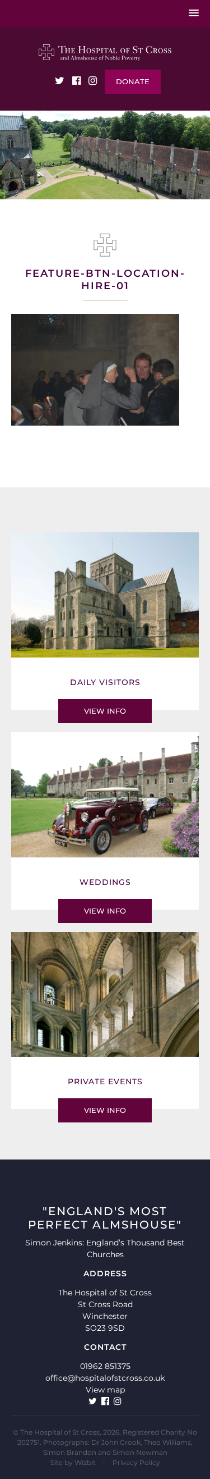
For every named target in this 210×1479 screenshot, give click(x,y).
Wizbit (85, 1462)
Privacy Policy (136, 1462)
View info (105, 710)
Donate (133, 81)
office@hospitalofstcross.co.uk (105, 1378)
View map (105, 1390)
